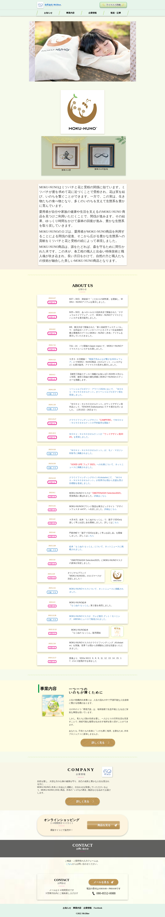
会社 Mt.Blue (55, 5)
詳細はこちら (100, 496)
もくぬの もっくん (79, 605)
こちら (116, 522)
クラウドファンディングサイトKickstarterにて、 (91, 477)
